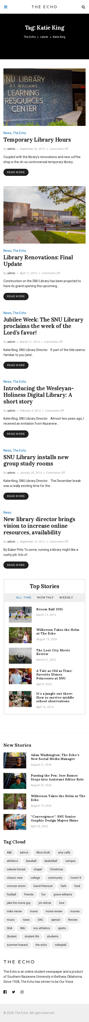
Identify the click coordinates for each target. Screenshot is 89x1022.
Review (72, 919)
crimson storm (16, 886)
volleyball (60, 945)
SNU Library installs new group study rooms (36, 460)
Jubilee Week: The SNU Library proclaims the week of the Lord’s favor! (43, 326)
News (7, 133)
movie (34, 911)
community (55, 877)
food (77, 886)
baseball (31, 861)
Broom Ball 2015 (49, 609)
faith (63, 886)
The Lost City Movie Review (53, 652)
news (26, 919)
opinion (55, 919)
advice (24, 852)
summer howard (17, 945)
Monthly (45, 597)
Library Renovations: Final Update (38, 261)
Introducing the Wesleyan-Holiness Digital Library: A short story (38, 395)
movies (75, 911)
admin (11, 149)
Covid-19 (75, 877)
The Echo (44, 7)
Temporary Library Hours (37, 139)
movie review (54, 911)
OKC (40, 919)
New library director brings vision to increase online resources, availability (39, 526)
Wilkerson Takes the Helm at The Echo (57, 632)
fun (44, 894)
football (11, 894)
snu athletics (41, 928)
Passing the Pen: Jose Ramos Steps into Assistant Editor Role (57, 777)
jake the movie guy (19, 903)
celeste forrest (16, 869)
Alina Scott (43, 852)
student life (32, 936)
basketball (50, 861)
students (52, 936)
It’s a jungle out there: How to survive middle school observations (55, 697)
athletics (12, 861)
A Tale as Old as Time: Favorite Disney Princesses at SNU (54, 675)
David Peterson (43, 886)
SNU (22, 928)
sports (62, 928)
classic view (15, 877)
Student (12, 936)
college (35, 877)
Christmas (56, 869)
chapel (38, 869)
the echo (41, 945)
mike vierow (14, 911)
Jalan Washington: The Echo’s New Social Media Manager (55, 757)
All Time (24, 597)
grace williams (63, 894)
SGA (9, 928)
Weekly (66, 597)
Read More (16, 172)
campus (70, 861)
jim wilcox (45, 903)
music (11, 919)
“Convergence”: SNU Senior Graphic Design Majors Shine (54, 818)
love (61, 903)
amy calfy (64, 852)
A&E (9, 852)
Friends (29, 894)
